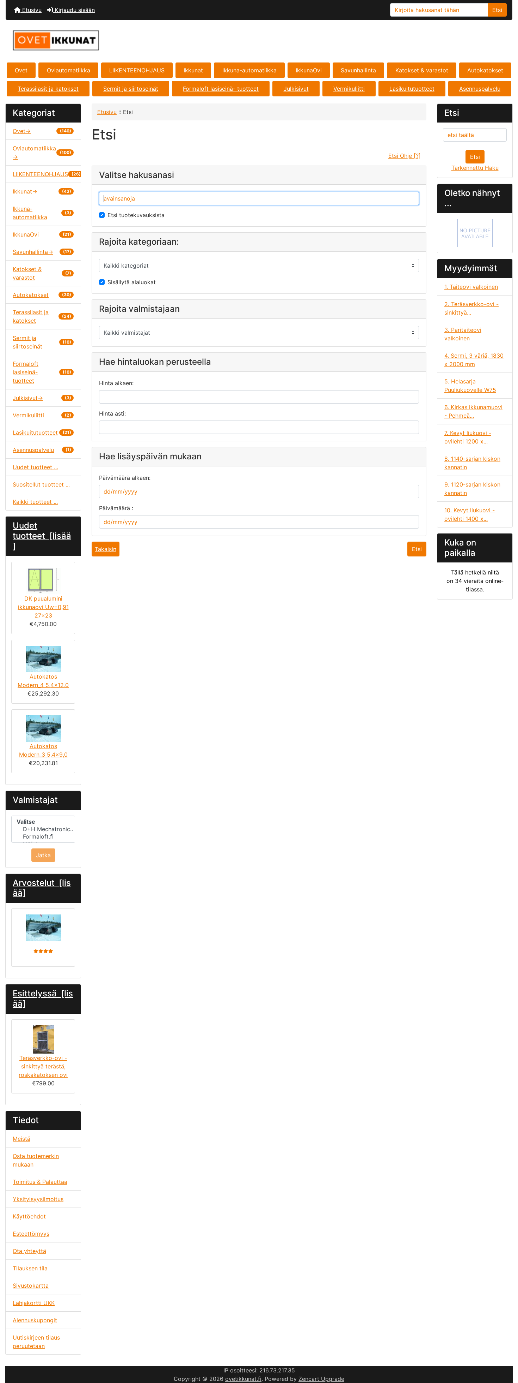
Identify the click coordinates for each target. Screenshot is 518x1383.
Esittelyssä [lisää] (43, 998)
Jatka (43, 855)
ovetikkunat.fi (243, 1378)
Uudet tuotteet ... (35, 467)
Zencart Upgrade (321, 1378)
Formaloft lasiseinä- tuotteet (221, 88)
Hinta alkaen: (116, 383)
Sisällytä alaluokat (131, 282)
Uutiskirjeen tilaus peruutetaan (36, 1341)
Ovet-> (42, 131)
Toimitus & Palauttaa (40, 1181)
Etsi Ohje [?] (404, 155)
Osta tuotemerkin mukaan (36, 1160)
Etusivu (31, 9)
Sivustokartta (31, 1285)
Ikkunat (193, 70)
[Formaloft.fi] (43, 836)
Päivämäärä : (116, 508)
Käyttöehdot (29, 1216)
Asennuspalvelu (479, 88)
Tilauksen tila (30, 1268)
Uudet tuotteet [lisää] (42, 535)
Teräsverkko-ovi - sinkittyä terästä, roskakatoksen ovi (43, 1066)
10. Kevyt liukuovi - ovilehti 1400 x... (469, 514)
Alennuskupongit (35, 1320)
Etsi (497, 9)
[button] (505, 1348)
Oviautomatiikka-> (42, 152)
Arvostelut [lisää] (42, 888)
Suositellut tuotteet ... (41, 484)
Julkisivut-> (42, 397)
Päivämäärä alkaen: (124, 477)
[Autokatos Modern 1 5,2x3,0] (43, 927)
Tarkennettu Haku (475, 167)
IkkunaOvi (309, 70)
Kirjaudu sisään (74, 9)
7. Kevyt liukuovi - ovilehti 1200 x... (467, 437)
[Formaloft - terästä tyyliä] (475, 232)
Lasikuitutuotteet (411, 88)
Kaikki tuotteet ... (35, 501)
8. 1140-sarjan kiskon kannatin (472, 463)
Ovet (21, 70)
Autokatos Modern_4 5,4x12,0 (43, 680)
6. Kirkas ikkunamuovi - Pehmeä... (473, 411)
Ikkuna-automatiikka (249, 70)
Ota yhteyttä (29, 1250)
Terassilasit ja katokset (48, 88)
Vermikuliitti (349, 88)
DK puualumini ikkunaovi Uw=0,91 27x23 (43, 607)
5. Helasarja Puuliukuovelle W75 (470, 385)
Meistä (21, 1138)
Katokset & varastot (421, 70)
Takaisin (105, 549)
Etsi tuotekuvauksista (136, 215)
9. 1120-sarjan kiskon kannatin (472, 488)
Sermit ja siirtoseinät (130, 88)
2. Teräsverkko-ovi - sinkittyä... (471, 308)
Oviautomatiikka (68, 70)
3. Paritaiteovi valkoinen (462, 334)
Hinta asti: (112, 413)
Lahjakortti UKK (34, 1302)
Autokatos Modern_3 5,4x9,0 (43, 750)
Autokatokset (485, 70)
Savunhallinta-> (42, 251)
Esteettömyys (31, 1233)
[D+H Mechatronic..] (43, 829)
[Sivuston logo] (90, 40)
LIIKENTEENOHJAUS (137, 70)
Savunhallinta (358, 70)
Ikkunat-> (42, 191)
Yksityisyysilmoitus (38, 1199)
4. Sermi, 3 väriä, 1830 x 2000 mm (474, 360)
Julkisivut (296, 88)
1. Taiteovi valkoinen (471, 286)
